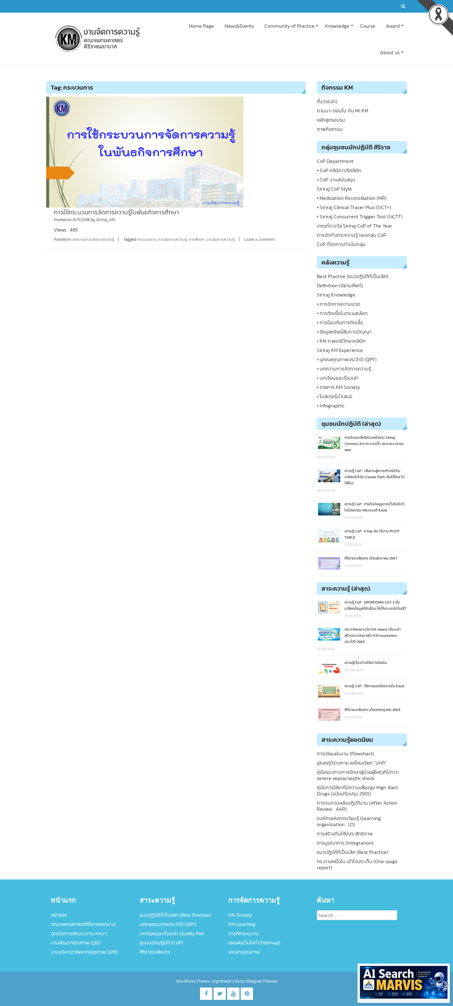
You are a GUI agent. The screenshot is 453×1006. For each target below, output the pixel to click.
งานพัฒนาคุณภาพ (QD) (75, 942)
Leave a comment (259, 239)
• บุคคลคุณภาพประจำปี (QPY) (347, 359)
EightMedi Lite (226, 981)
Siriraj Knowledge (336, 294)
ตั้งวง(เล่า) (327, 101)
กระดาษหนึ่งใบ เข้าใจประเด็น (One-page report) (357, 864)
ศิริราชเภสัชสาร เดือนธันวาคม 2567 (371, 558)
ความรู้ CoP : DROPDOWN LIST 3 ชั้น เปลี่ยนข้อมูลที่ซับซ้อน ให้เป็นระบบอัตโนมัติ (375, 605)
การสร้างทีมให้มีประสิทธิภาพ (345, 833)
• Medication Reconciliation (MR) (351, 198)
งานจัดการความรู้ (220, 239)
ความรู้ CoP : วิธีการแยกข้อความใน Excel (374, 686)
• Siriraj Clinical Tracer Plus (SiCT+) (354, 207)
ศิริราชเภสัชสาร (155, 951)
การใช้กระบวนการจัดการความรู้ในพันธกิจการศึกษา (116, 212)
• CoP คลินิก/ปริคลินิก (339, 170)
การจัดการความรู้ (172, 239)
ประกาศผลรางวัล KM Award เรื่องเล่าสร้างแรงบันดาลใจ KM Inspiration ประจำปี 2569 (373, 635)
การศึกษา (196, 239)
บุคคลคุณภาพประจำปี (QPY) (168, 924)
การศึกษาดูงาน (243, 933)
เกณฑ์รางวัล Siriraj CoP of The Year (354, 225)
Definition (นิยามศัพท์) (340, 285)
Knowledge (337, 26)
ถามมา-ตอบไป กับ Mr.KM (342, 110)
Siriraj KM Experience (340, 350)
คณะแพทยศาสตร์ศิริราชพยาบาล (83, 924)
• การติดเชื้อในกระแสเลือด (342, 313)
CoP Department (335, 161)
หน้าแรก (59, 915)
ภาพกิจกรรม (330, 129)
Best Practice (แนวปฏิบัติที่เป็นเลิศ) (352, 276)
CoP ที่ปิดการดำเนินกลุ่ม (341, 244)
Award (393, 26)
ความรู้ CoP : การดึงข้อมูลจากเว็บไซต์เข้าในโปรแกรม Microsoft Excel (375, 507)
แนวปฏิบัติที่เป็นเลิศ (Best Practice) (352, 852)
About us (390, 52)
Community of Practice (289, 26)
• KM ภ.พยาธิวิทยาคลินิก (341, 341)
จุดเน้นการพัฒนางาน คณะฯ (79, 933)
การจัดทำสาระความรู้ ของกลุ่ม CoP (351, 235)
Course (367, 26)
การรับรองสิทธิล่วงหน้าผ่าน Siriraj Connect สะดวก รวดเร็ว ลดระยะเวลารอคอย (374, 444)
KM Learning (241, 924)
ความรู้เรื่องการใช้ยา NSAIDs (366, 662)
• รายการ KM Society (338, 387)
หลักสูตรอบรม (331, 119)
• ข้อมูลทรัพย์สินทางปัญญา (344, 331)
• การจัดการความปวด (338, 304)
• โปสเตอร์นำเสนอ (334, 396)
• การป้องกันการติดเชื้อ (340, 322)
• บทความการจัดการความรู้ (344, 368)
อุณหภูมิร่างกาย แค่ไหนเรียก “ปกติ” (352, 762)
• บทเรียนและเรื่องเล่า (337, 378)
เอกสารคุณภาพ (244, 951)
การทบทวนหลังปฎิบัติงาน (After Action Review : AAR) (357, 806)
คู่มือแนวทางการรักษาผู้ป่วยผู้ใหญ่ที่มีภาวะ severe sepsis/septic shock (358, 775)
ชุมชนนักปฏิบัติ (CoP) (161, 942)
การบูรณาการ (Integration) (345, 842)
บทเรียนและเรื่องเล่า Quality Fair (172, 933)
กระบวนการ (146, 239)
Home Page (201, 26)
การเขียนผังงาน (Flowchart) (345, 753)
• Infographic (330, 405)
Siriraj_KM (105, 220)
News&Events (239, 26)
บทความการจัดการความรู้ (92, 239)
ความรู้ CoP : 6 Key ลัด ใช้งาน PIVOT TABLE (372, 534)
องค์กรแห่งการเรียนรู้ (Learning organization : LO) (349, 821)
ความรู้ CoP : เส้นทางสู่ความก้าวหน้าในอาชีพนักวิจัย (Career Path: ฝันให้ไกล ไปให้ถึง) (374, 477)
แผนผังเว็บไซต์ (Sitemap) (254, 942)
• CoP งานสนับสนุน (336, 179)
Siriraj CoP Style (334, 188)
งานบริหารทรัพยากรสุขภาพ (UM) (84, 951)
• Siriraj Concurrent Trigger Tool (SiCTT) (359, 216)
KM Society (240, 915)
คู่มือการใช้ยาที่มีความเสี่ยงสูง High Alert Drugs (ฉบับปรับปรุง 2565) (357, 790)
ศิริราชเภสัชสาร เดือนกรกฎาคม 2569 (372, 710)
